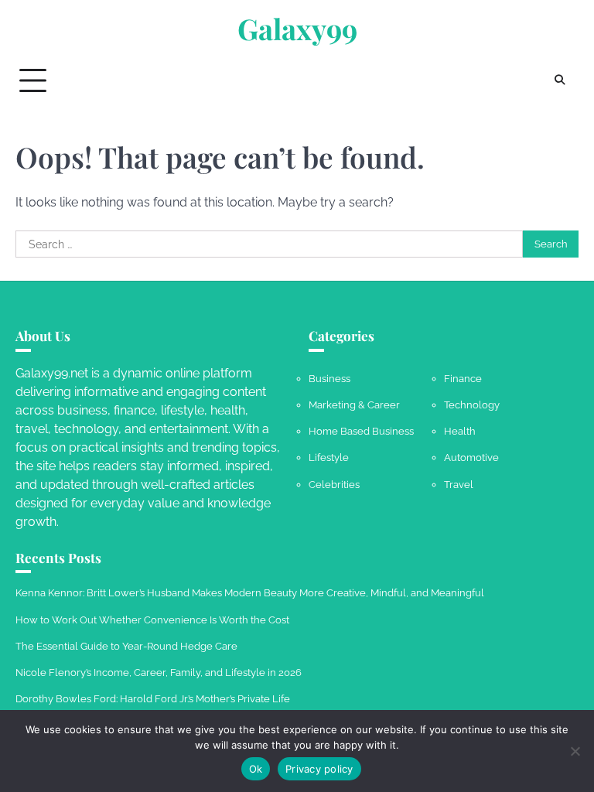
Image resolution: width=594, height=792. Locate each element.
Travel (458, 484)
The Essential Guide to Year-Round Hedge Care (126, 646)
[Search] (559, 80)
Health (460, 431)
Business (329, 378)
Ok (256, 769)
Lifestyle (329, 457)
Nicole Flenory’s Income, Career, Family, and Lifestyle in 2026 (158, 672)
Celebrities (334, 484)
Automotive (471, 457)
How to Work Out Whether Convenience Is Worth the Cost (152, 619)
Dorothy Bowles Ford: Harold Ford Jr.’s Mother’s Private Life (152, 698)
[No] (574, 751)
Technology (472, 404)
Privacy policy (319, 769)
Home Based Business (361, 431)
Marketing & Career (354, 404)
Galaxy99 (297, 29)
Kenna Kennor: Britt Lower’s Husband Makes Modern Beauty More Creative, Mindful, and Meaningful (249, 592)
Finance (463, 378)
